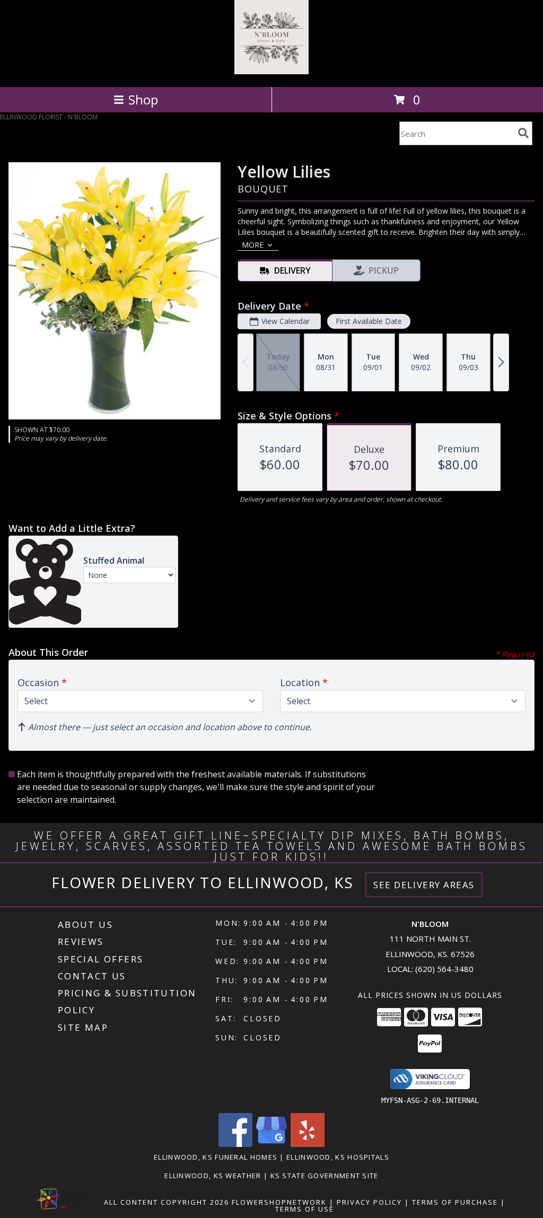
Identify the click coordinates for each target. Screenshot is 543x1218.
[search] (523, 133)
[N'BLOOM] (271, 71)
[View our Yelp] (308, 1144)
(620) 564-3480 (444, 968)
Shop (143, 99)
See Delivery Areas (424, 885)
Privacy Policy (369, 1202)
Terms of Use (304, 1209)
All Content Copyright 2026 (166, 1202)
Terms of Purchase (455, 1202)
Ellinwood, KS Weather (212, 1175)
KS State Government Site (324, 1175)
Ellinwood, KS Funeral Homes (215, 1157)
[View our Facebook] (235, 1144)
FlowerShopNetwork (279, 1202)
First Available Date (369, 321)
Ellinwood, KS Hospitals (337, 1157)
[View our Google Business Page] (271, 1144)
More (253, 245)
